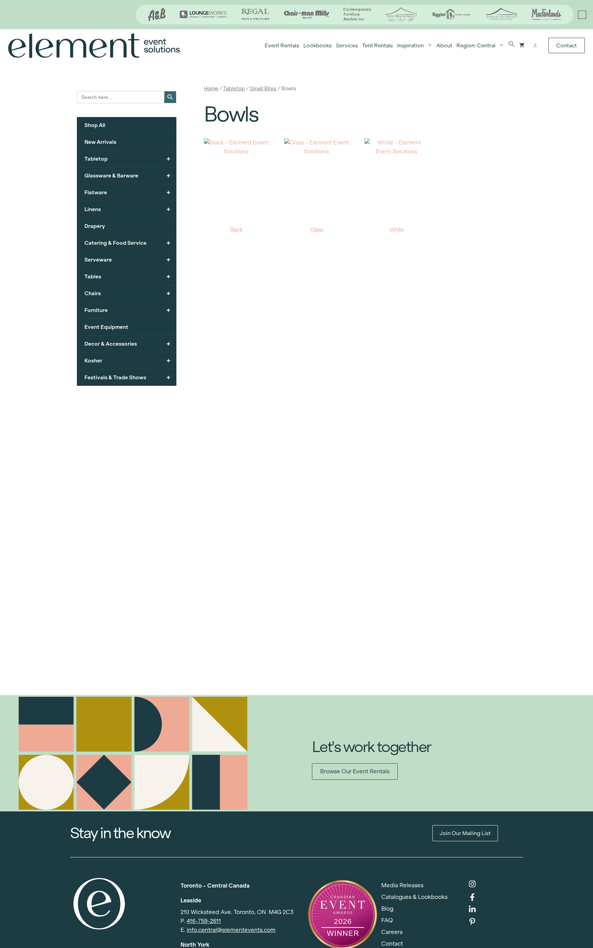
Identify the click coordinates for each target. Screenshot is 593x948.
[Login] (534, 46)
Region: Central (476, 45)
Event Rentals (282, 45)
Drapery (94, 226)
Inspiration (410, 45)
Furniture (127, 310)
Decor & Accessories (127, 344)
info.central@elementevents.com (231, 930)
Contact (566, 45)
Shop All (94, 125)
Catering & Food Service (127, 243)
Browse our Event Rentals (354, 771)
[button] (511, 45)
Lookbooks (317, 45)
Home (211, 88)
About (444, 45)
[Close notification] (582, 15)
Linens (127, 209)
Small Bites (263, 88)
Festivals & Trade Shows (127, 377)
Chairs (127, 293)
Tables (127, 276)
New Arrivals (100, 142)
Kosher (127, 361)
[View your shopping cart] (521, 45)
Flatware (127, 192)
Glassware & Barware (127, 176)
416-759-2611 (204, 921)
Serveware (127, 260)
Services (347, 45)
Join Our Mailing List (465, 833)
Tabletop (234, 88)
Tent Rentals (377, 45)
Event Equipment (106, 327)
